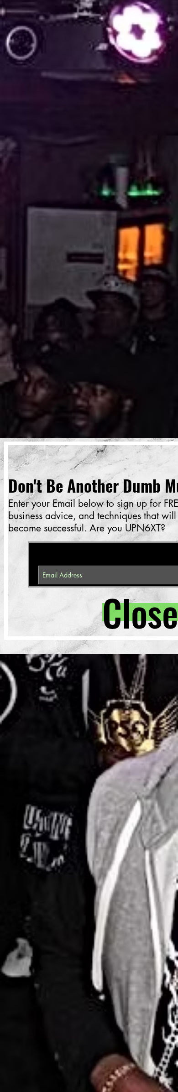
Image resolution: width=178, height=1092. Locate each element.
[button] (134, 612)
